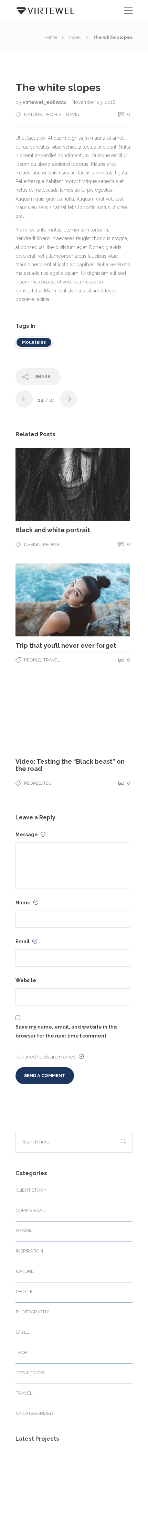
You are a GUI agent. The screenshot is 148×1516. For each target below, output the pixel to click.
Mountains (34, 342)
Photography (32, 1311)
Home (50, 37)
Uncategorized (34, 1413)
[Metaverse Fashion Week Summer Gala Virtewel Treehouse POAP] (30, 1465)
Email (23, 941)
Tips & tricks (30, 1372)
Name (23, 902)
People (52, 114)
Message (27, 834)
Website (25, 980)
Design (32, 544)
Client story (31, 1190)
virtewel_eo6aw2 (45, 102)
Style (22, 1332)
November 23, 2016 (94, 102)
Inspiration (29, 1251)
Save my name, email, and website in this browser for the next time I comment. (66, 1031)
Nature (33, 114)
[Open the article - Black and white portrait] (44, 484)
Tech (48, 783)
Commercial (30, 1210)
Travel (74, 37)
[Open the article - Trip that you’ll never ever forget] (44, 599)
